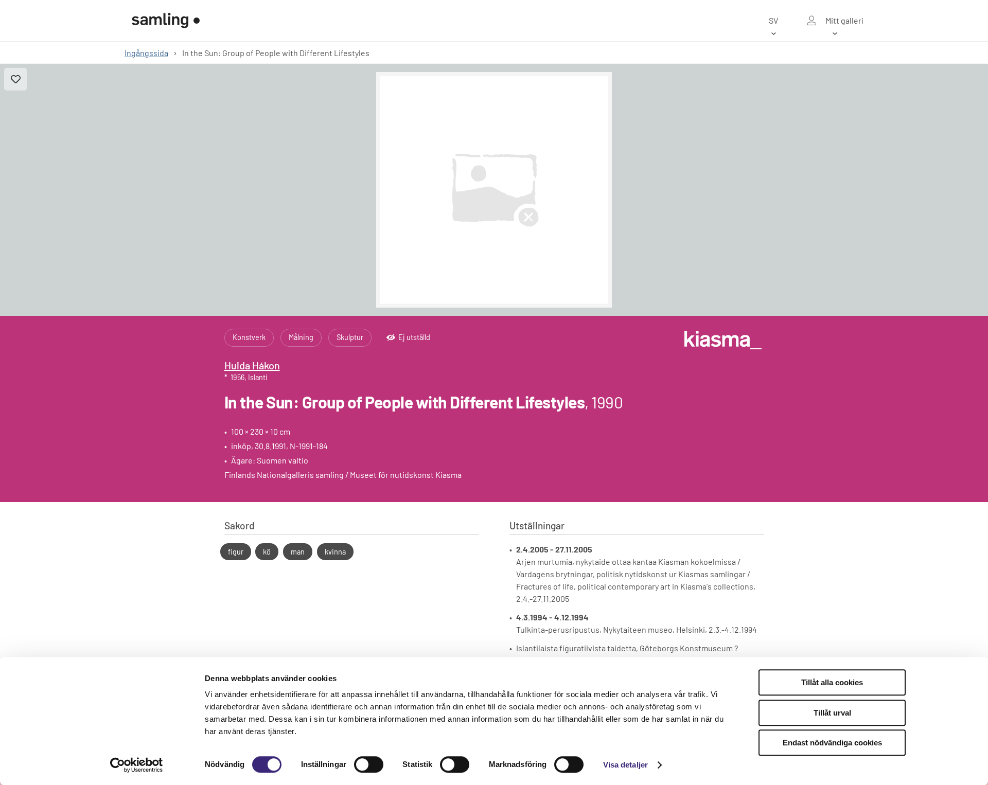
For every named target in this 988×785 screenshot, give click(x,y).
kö (267, 551)
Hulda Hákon (252, 365)
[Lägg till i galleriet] (15, 79)
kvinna (335, 551)
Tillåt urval (832, 712)
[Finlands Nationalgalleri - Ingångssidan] (165, 21)
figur (235, 551)
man (298, 551)
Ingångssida (146, 53)
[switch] (368, 764)
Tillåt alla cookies (832, 682)
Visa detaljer (625, 764)
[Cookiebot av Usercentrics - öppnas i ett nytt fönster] (137, 765)
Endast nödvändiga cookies (832, 742)
